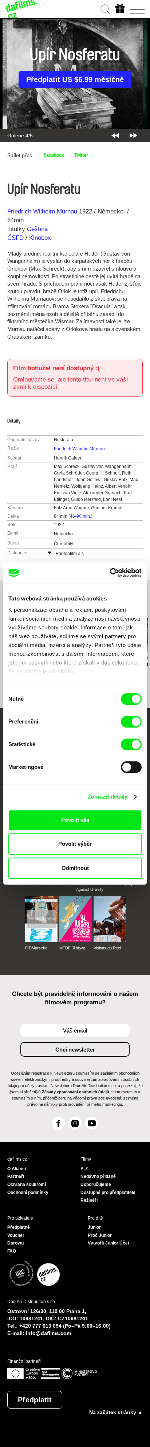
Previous (115, 135)
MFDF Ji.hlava (72, 948)
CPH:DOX (17, 883)
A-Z (84, 1168)
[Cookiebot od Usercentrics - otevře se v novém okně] (110, 572)
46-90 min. (80, 516)
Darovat (15, 1243)
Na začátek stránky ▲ (116, 1412)
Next (133, 135)
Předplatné (18, 1227)
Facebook (54, 155)
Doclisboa (50, 883)
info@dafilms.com (48, 1333)
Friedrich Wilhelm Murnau (42, 211)
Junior (94, 1227)
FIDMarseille (36, 948)
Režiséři (89, 1200)
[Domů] (21, 9)
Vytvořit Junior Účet (108, 1243)
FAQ (11, 1251)
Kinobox (40, 237)
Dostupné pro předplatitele (107, 1192)
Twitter (81, 155)
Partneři (15, 1176)
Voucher (15, 1235)
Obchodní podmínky (27, 1192)
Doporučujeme (95, 1184)
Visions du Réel (107, 948)
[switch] (131, 722)
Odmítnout (75, 868)
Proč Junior (100, 1235)
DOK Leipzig (121, 883)
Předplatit (35, 1400)
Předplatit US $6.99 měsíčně (75, 79)
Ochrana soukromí (26, 1184)
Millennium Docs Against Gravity (90, 886)
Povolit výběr (75, 844)
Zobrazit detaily (108, 796)
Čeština (37, 229)
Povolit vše (75, 820)
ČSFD (16, 237)
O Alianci (16, 1168)
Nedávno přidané (98, 1176)
